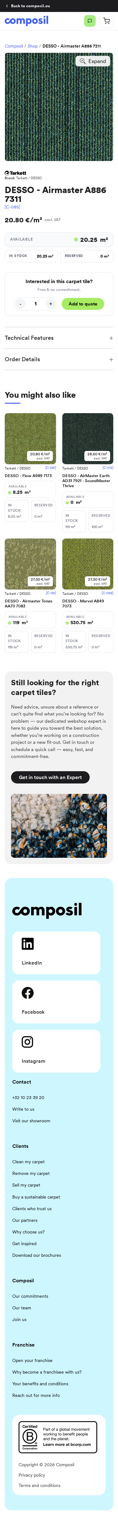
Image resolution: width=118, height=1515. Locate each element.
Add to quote (83, 304)
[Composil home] (26, 21)
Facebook (33, 1012)
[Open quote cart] (106, 21)
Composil (14, 45)
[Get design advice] (90, 21)
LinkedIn (32, 963)
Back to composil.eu (30, 5)
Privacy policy (32, 1475)
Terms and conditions (39, 1485)
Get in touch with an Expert (50, 777)
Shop (33, 45)
